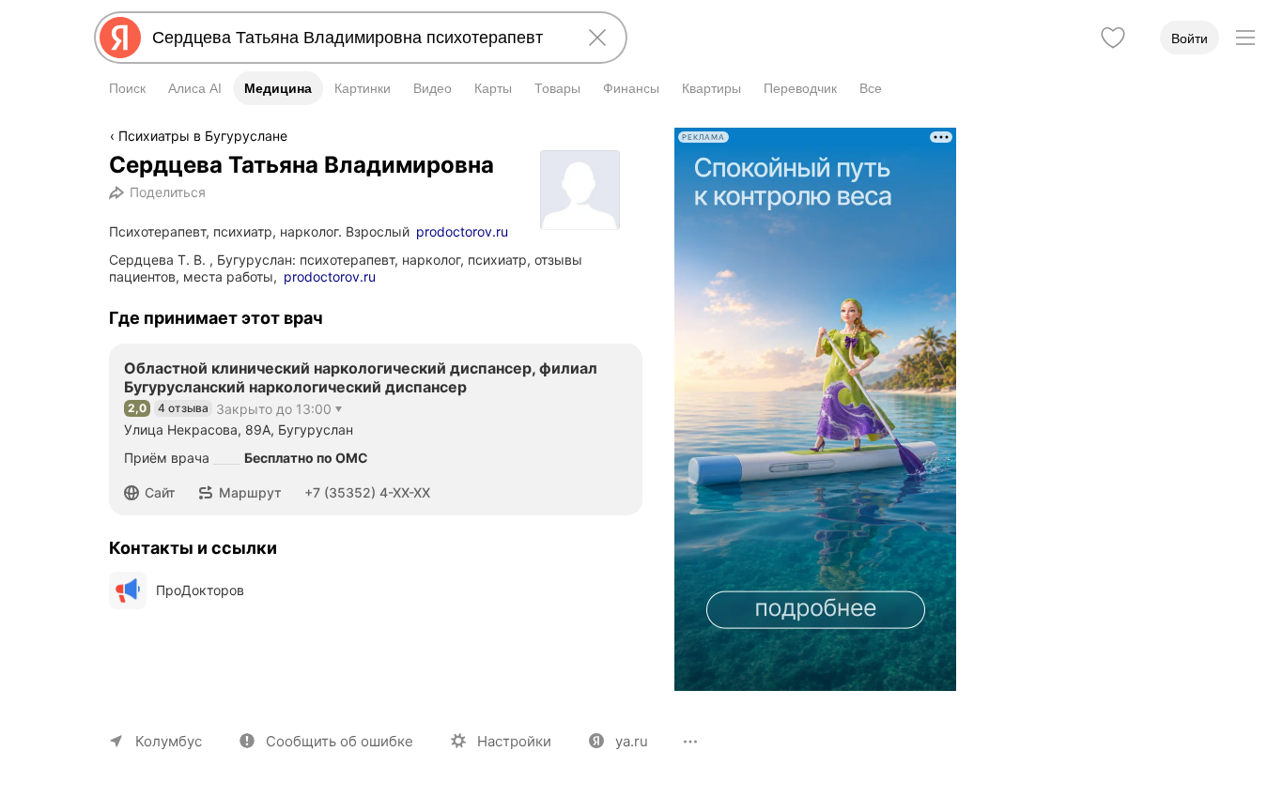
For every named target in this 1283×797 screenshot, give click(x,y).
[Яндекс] (120, 37)
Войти (1189, 38)
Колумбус (168, 741)
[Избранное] (1113, 37)
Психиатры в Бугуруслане (202, 136)
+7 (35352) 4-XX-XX (367, 492)
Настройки (514, 741)
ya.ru (631, 741)
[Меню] (1245, 37)
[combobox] (357, 37)
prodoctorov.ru (462, 231)
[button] (155, 493)
